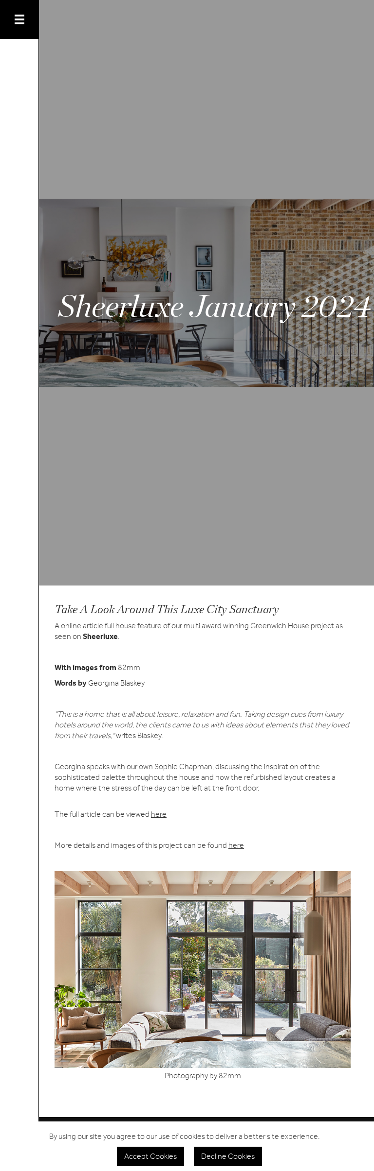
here (159, 814)
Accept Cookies (150, 1156)
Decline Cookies (228, 1156)
